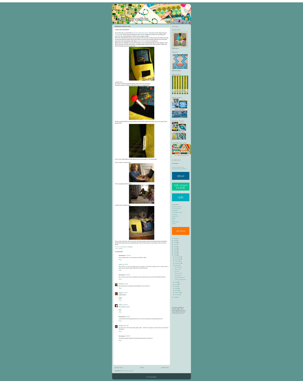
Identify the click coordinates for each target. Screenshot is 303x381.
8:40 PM (128, 316)
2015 (175, 238)
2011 (175, 247)
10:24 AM (128, 255)
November (178, 259)
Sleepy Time (178, 269)
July (176, 282)
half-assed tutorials (176, 206)
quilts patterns (175, 221)
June (176, 284)
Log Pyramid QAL (176, 208)
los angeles (175, 210)
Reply (120, 259)
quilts (173, 220)
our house (174, 214)
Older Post (164, 367)
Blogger (154, 377)
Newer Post (119, 367)
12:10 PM (125, 264)
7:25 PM (126, 283)
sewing (120, 248)
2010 (175, 249)
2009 (175, 251)
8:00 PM (126, 325)
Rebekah (121, 283)
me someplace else (177, 212)
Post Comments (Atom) (127, 370)
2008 (175, 253)
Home (142, 367)
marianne (121, 325)
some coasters (141, 41)
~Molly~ (121, 304)
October (177, 261)
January (177, 294)
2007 (175, 255)
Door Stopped (178, 267)
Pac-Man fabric (119, 34)
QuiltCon (174, 218)
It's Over (177, 271)
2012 (175, 244)
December (178, 257)
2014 (175, 240)
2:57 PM (125, 292)
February (177, 292)
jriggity (120, 292)
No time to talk (178, 273)
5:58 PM (128, 336)
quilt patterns (175, 216)
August (177, 265)
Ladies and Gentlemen (180, 279)
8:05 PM (125, 304)
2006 (175, 297)
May (176, 286)
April (176, 288)
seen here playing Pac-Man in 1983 (142, 33)
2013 (175, 242)
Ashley (120, 264)
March (176, 290)
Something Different (180, 277)
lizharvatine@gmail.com (178, 313)
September (178, 263)
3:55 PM (128, 274)
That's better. (178, 275)
